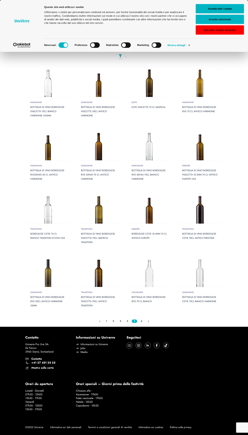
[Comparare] (55, 84)
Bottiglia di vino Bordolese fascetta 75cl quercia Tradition (98, 238)
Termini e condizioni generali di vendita (110, 427)
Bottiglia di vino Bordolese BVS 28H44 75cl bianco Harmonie (149, 175)
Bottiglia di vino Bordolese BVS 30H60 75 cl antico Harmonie (98, 175)
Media (84, 352)
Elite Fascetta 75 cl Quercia (148, 107)
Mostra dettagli (177, 45)
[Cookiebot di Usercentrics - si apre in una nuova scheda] (22, 45)
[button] (48, 84)
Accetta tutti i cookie (220, 8)
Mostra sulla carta (42, 368)
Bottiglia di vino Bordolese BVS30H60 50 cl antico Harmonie (47, 175)
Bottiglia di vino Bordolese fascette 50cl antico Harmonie (98, 111)
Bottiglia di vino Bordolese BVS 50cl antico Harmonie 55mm (47, 301)
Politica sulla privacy (180, 427)
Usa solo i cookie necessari (220, 30)
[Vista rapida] (40, 84)
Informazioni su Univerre (94, 344)
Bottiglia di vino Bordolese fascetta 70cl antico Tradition (98, 301)
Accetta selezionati (220, 19)
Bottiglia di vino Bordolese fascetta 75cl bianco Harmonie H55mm (47, 111)
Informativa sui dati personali (65, 427)
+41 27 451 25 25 (43, 363)
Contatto (36, 359)
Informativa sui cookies (151, 427)
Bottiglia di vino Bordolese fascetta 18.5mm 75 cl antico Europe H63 (199, 175)
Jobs (82, 348)
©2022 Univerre (34, 427)
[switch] (95, 45)
